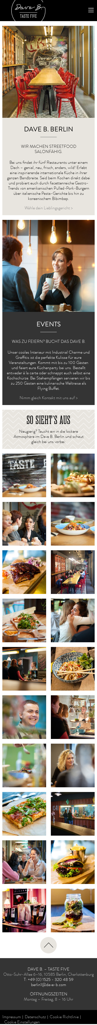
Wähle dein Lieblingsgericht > (48, 208)
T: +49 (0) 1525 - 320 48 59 (48, 980)
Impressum (11, 1017)
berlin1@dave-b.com (48, 985)
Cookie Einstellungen (22, 1022)
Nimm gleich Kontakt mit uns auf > (49, 398)
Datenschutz (35, 1017)
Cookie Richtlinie (64, 1017)
